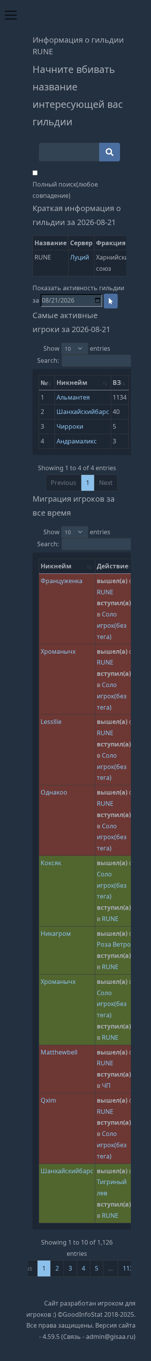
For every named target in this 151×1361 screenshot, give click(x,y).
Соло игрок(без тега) (112, 625)
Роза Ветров (115, 944)
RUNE (105, 592)
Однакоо (54, 792)
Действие (112, 566)
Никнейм (72, 382)
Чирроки (70, 426)
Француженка (61, 581)
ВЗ (117, 382)
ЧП (106, 1085)
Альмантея (73, 397)
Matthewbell (59, 1052)
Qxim (48, 1100)
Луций (79, 257)
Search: (48, 360)
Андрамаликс (77, 441)
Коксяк (51, 863)
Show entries (76, 348)
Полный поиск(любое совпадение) (65, 190)
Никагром (56, 933)
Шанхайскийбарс (83, 411)
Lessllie (51, 721)
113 (128, 1268)
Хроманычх (58, 651)
